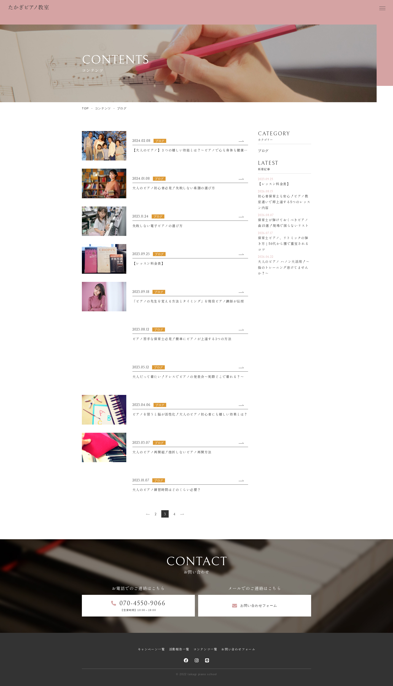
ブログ (263, 150)
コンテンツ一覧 (205, 649)
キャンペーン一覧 (151, 649)
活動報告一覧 (179, 649)
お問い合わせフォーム (238, 649)
